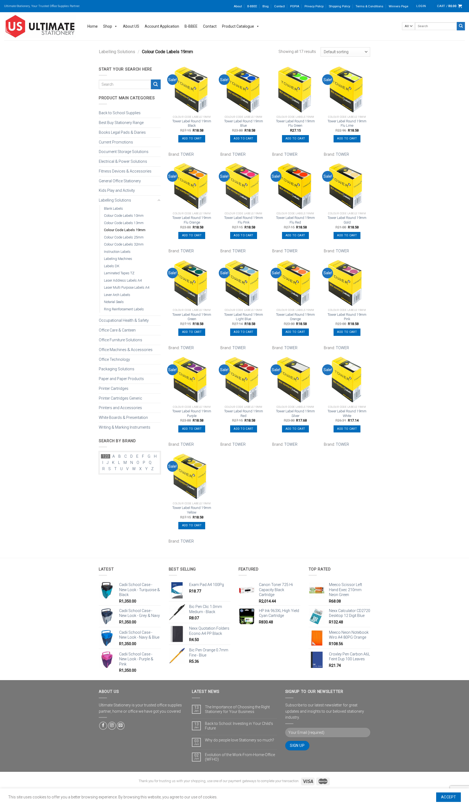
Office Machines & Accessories (126, 349)
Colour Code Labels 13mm (124, 223)
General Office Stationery (120, 181)
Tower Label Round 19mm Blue (243, 123)
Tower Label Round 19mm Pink (347, 317)
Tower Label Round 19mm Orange (295, 317)
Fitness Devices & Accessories (125, 171)
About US (131, 26)
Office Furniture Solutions (120, 340)
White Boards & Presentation (123, 417)
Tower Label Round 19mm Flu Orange (191, 220)
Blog (265, 6)
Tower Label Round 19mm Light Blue (243, 317)
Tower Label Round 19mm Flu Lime (347, 123)
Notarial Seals (114, 302)
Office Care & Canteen (117, 330)
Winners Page (398, 6)
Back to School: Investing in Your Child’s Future (239, 725)
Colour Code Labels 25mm (124, 237)
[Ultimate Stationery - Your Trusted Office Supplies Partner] (40, 26)
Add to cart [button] (192, 138)
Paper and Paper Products (121, 379)
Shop (107, 26)
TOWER (187, 154)
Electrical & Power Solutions (123, 161)
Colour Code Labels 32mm (124, 244)
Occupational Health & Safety (124, 320)
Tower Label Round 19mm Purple (191, 413)
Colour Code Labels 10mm (124, 216)
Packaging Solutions (116, 369)
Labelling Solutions (117, 51)
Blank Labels (113, 208)
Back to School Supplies (120, 113)
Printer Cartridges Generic (120, 398)
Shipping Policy (339, 6)
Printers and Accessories (120, 408)
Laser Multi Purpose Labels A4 (126, 287)
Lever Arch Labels (117, 295)
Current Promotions (116, 142)
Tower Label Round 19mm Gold (347, 220)
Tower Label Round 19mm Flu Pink (243, 220)
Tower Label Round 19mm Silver (295, 413)
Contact (279, 6)
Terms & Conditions (369, 6)
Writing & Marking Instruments (124, 427)
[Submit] (461, 26)
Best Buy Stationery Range (121, 122)
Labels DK (111, 266)
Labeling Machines (118, 259)
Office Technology (114, 359)
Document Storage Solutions (123, 151)
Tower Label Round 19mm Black (191, 123)
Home (92, 26)
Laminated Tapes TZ (119, 273)
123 (105, 456)
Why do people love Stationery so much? (239, 740)
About (238, 6)
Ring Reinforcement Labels (124, 309)
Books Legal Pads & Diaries (122, 132)
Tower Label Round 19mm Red (243, 413)
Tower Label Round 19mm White (347, 413)
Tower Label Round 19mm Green (191, 317)
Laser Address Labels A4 (123, 280)
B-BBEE (252, 6)
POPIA (294, 6)
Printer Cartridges (113, 388)
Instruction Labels (117, 252)
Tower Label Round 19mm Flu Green (295, 123)
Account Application (162, 26)
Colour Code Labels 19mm (124, 230)
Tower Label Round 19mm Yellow (191, 510)
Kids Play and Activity (117, 190)
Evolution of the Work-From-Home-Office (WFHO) (240, 757)
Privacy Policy (314, 6)
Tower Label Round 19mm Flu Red (295, 220)
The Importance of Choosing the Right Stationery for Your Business (237, 709)
